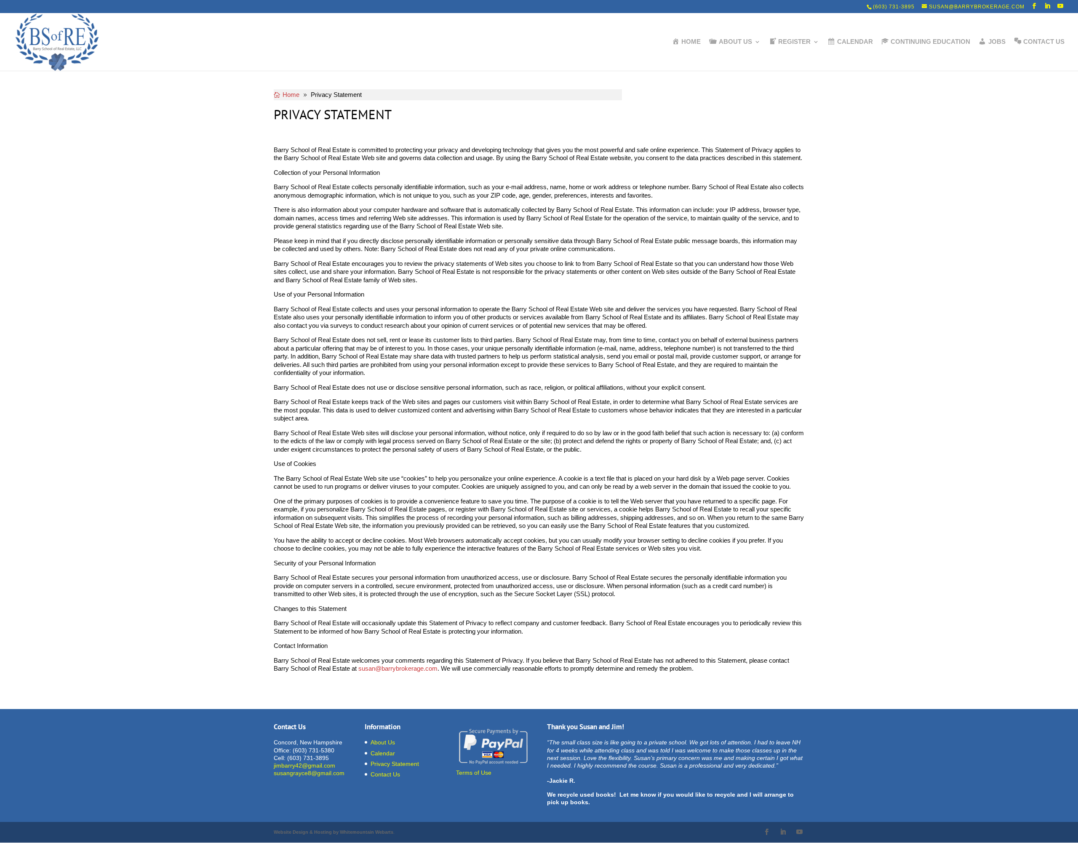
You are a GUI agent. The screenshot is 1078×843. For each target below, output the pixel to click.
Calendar (383, 753)
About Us (383, 742)
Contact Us (385, 774)
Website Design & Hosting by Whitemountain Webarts (333, 832)
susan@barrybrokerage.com (398, 668)
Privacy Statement (395, 763)
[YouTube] (1060, 6)
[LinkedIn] (1047, 6)
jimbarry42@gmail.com (304, 765)
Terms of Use (473, 772)
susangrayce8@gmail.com (309, 773)
